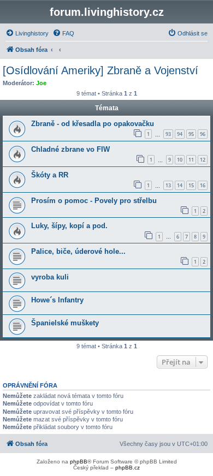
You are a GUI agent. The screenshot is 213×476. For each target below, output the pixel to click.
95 (191, 134)
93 (168, 134)
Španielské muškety (65, 323)
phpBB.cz (127, 468)
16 (202, 185)
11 (191, 159)
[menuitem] (27, 33)
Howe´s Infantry (57, 300)
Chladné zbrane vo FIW (70, 149)
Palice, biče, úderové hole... (78, 251)
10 (179, 159)
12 (202, 159)
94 (179, 134)
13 (168, 185)
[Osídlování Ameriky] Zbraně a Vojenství (100, 70)
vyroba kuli (50, 277)
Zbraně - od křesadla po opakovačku (92, 124)
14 (179, 185)
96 (202, 134)
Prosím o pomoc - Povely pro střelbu (94, 201)
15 (191, 185)
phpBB (78, 462)
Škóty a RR (49, 175)
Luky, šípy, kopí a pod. (69, 226)
